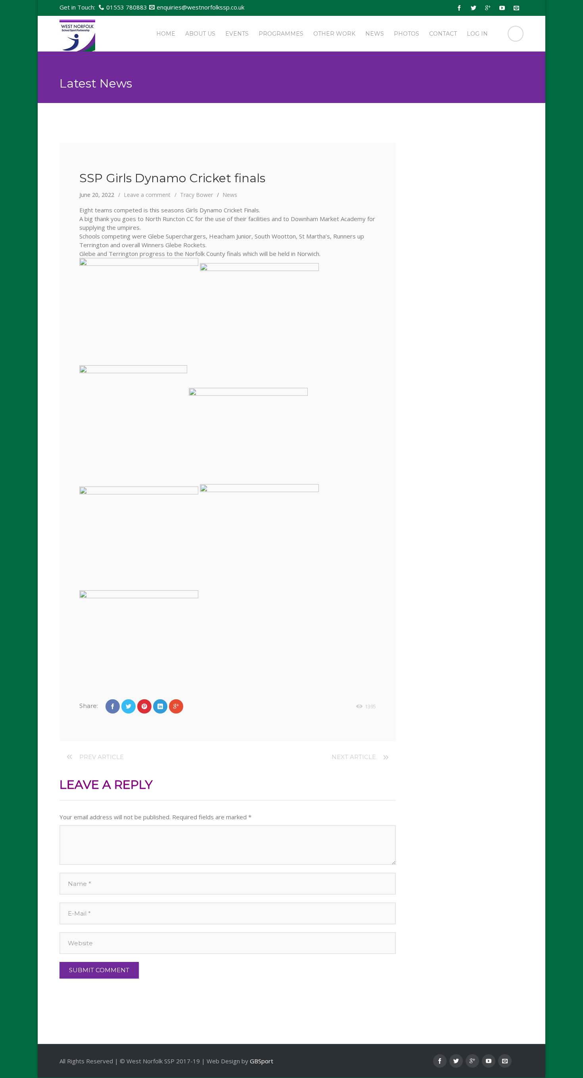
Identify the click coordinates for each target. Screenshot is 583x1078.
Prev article (101, 757)
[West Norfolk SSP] (77, 34)
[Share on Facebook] (112, 706)
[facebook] (459, 8)
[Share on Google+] (176, 706)
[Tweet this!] (128, 706)
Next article (354, 757)
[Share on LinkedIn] (160, 706)
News (229, 194)
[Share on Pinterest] (144, 706)
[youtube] (502, 8)
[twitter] (473, 8)
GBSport (261, 1061)
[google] (488, 8)
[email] (516, 8)
